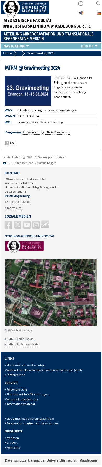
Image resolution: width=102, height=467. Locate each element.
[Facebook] (9, 227)
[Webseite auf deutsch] (99, 14)
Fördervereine (15, 375)
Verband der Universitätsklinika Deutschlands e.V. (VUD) (44, 370)
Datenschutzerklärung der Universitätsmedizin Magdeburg (51, 460)
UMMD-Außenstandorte (22, 344)
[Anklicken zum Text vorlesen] (81, 14)
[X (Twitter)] (18, 227)
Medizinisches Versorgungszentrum (30, 418)
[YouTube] (27, 227)
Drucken (12, 442)
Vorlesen (12, 438)
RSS (13, 143)
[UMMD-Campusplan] (51, 325)
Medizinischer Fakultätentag (25, 365)
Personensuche (16, 389)
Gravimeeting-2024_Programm (47, 132)
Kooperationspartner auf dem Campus (32, 423)
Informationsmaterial (20, 404)
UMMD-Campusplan (20, 339)
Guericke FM (45, 224)
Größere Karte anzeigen (19, 330)
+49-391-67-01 (21, 202)
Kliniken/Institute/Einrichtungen (27, 394)
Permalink (13, 447)
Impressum (13, 208)
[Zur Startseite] (25, 16)
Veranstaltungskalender (22, 399)
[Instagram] (36, 227)
